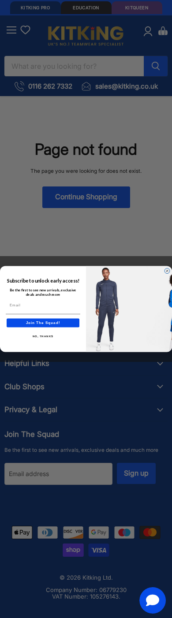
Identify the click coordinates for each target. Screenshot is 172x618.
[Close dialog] (167, 271)
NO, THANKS (43, 336)
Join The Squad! (43, 323)
